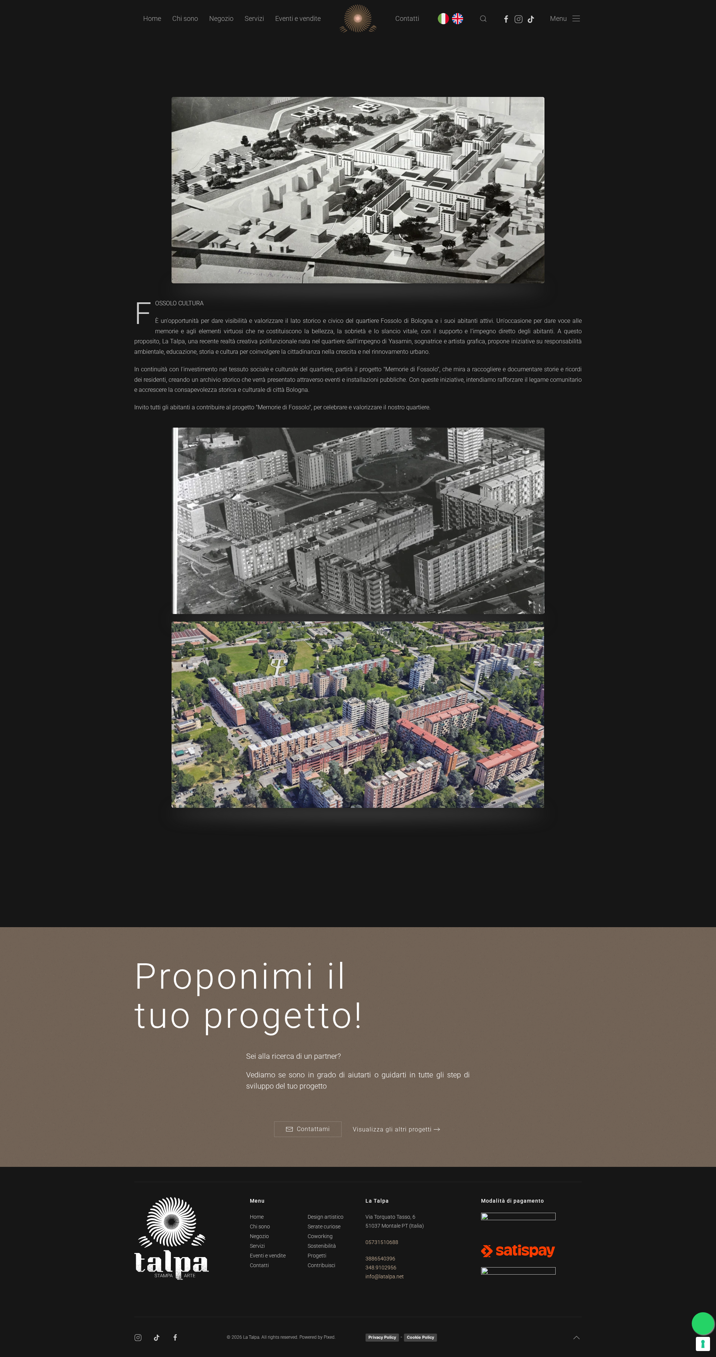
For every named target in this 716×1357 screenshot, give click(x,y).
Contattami (313, 1129)
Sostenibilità (322, 1246)
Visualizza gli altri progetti (392, 1129)
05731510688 (381, 1242)
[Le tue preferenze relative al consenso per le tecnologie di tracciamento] (703, 1344)
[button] (483, 18)
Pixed (329, 1337)
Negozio (221, 18)
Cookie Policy (420, 1337)
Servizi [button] (254, 18)
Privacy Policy (382, 1337)
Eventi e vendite (298, 18)
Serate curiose (324, 1227)
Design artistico (325, 1217)
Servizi (257, 1246)
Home (152, 18)
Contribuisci (321, 1265)
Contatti (407, 18)
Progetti (317, 1256)
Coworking (320, 1236)
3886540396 (380, 1259)
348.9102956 (380, 1268)
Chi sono (185, 18)
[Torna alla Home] (358, 18)
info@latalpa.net (384, 1276)
